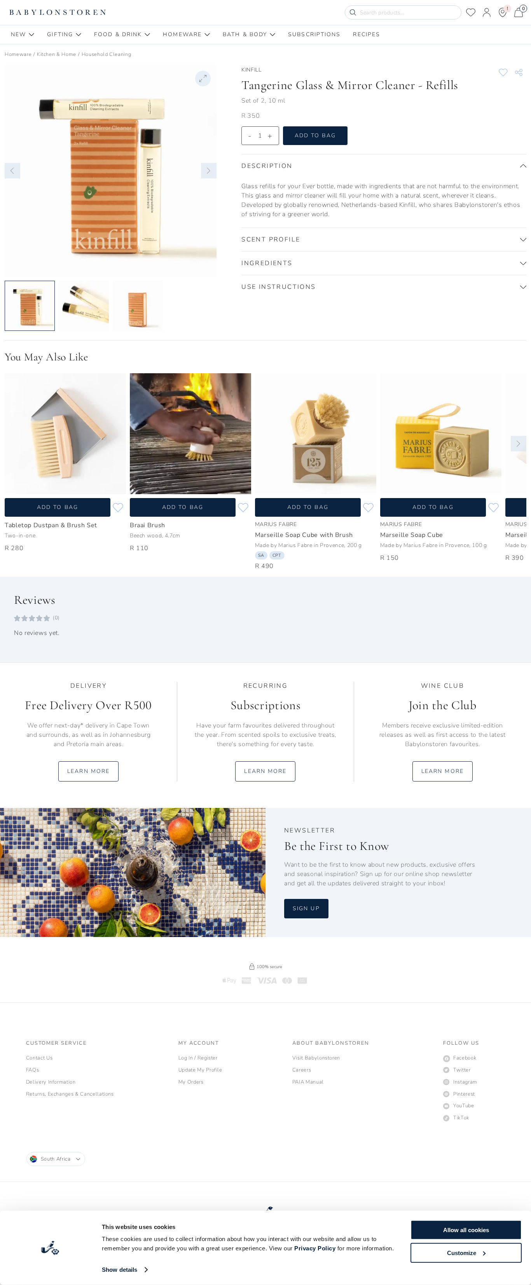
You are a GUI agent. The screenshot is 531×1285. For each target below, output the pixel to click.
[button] (12, 170)
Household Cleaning (106, 54)
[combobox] (55, 1159)
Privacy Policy (314, 1248)
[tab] (23, 34)
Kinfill (251, 69)
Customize (461, 1252)
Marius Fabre (276, 524)
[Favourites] (470, 12)
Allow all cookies (466, 1230)
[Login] (486, 12)
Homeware (18, 54)
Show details (119, 1269)
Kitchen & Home (56, 54)
